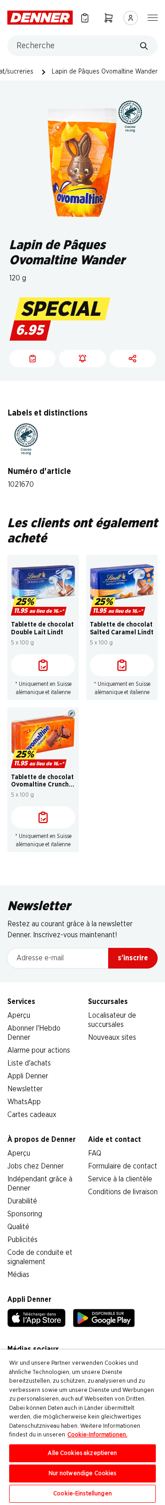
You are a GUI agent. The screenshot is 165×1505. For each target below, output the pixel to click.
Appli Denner (27, 1076)
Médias (18, 1274)
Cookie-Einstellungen (82, 1494)
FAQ (94, 1153)
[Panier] (109, 17)
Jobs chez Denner (35, 1166)
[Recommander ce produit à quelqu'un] (133, 358)
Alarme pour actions (38, 1050)
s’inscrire (133, 958)
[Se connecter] (130, 18)
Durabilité (22, 1201)
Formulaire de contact (122, 1166)
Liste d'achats (29, 1063)
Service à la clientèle (120, 1179)
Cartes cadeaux (31, 1114)
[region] (82, 1427)
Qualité (18, 1227)
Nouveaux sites (112, 1037)
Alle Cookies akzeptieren (82, 1453)
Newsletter (25, 1089)
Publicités (22, 1239)
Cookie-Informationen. (97, 1435)
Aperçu (18, 1015)
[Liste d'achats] (43, 665)
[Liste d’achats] (85, 17)
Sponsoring (24, 1214)
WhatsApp (24, 1102)
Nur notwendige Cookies (83, 1473)
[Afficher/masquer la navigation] (153, 17)
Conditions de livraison (123, 1192)
